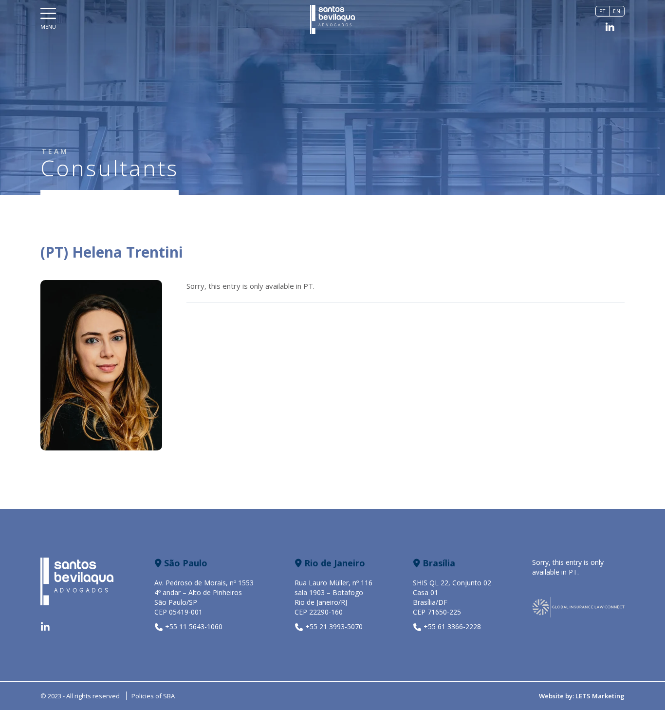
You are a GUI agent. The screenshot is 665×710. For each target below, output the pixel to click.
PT (308, 286)
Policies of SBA (153, 695)
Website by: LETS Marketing (582, 695)
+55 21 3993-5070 (334, 626)
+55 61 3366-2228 (452, 626)
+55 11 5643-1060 (193, 626)
